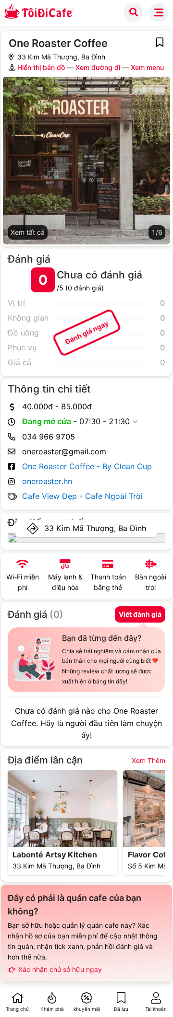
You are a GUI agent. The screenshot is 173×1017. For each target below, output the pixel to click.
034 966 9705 (48, 436)
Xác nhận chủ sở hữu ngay (59, 969)
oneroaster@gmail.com (64, 451)
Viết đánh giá (140, 614)
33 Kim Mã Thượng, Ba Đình (95, 528)
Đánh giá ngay (86, 332)
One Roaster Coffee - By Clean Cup (87, 466)
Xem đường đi (97, 67)
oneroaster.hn (47, 481)
